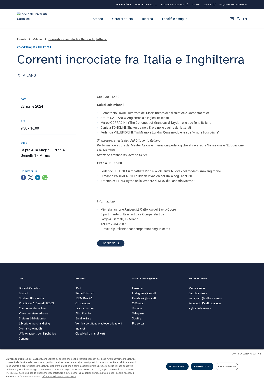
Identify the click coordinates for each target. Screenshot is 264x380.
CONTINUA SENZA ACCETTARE (246, 354)
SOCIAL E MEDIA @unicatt (145, 278)
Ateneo (98, 19)
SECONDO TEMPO (198, 278)
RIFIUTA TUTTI (202, 366)
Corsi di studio (122, 19)
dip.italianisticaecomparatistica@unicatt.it (140, 229)
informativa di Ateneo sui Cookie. (59, 376)
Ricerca (147, 19)
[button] (232, 18)
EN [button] (245, 19)
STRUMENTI (81, 278)
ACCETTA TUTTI (177, 366)
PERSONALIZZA (227, 366)
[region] (132, 364)
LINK (21, 278)
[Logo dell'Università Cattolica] (34, 19)
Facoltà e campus (174, 19)
